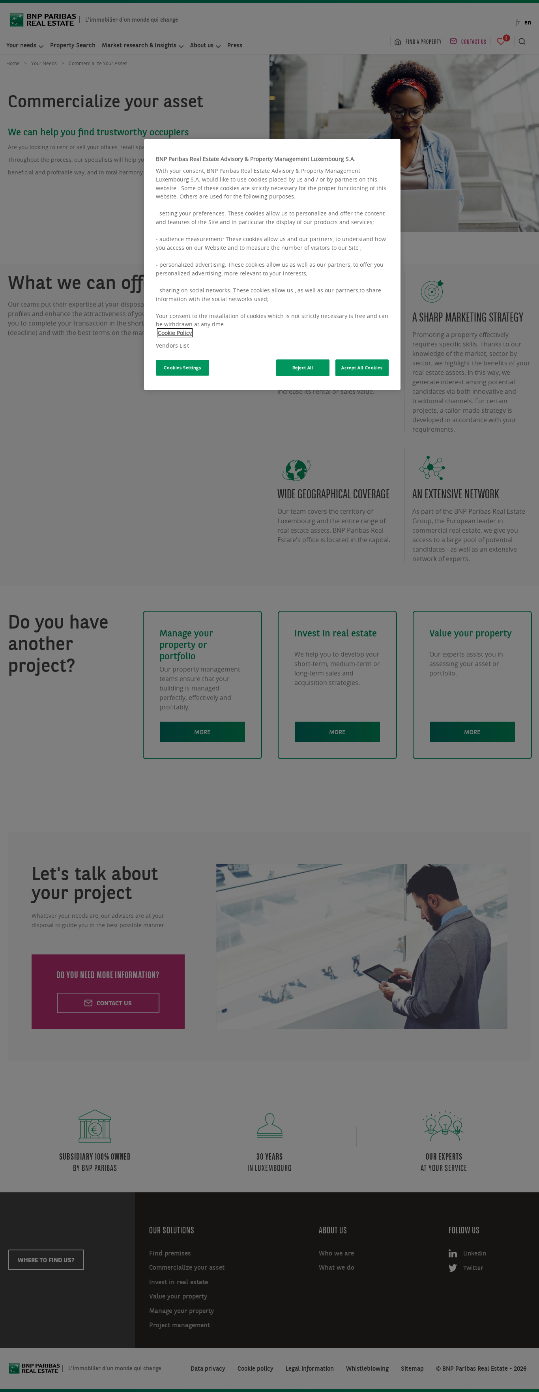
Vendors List (172, 345)
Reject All (302, 367)
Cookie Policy (175, 333)
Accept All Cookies (361, 367)
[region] (272, 264)
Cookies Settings (182, 367)
